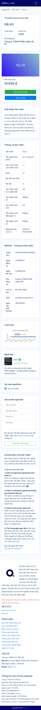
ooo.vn (26, 708)
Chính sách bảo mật (10, 632)
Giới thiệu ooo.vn (9, 610)
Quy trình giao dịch (9, 626)
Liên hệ (5, 613)
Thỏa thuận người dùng (11, 645)
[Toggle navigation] (36, 3)
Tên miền (15, 10)
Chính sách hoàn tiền (10, 638)
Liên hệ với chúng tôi (13, 548)
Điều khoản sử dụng (10, 629)
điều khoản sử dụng (21, 435)
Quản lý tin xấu (8, 648)
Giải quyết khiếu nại (10, 642)
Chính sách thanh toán (11, 635)
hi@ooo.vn (11, 667)
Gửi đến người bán (20, 443)
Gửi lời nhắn (20, 98)
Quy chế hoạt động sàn (11, 623)
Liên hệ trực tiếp (20, 92)
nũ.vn (24, 10)
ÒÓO (8, 3)
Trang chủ (5, 10)
